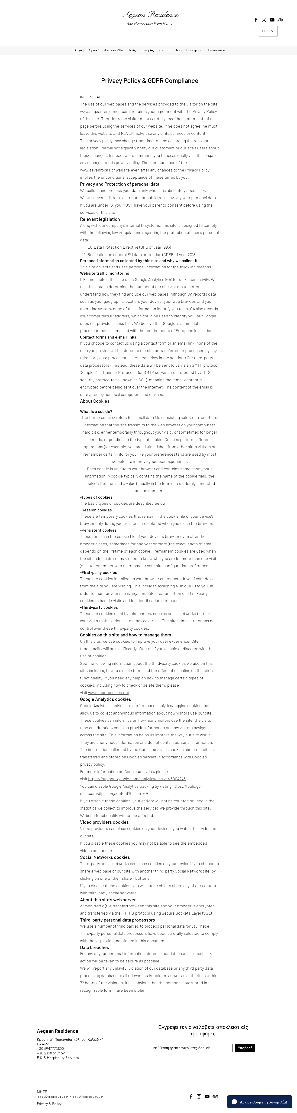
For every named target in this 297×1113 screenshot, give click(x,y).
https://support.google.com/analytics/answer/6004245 (137, 778)
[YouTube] (272, 20)
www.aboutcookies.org (108, 692)
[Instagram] (264, 20)
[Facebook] (256, 20)
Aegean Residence (149, 15)
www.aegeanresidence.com (105, 111)
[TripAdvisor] (280, 20)
